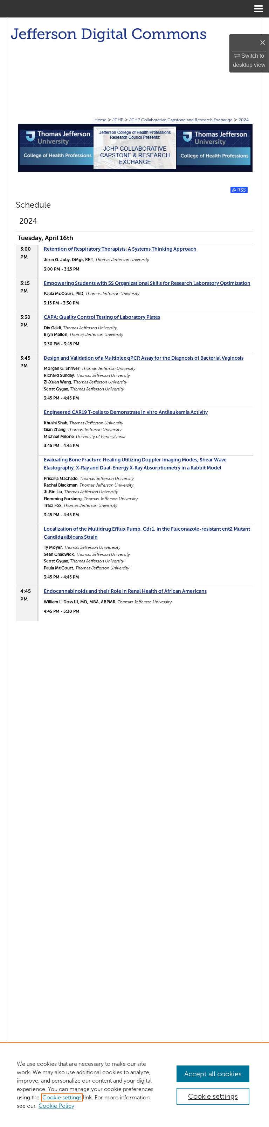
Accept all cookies (213, 1074)
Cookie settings (62, 1097)
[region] (134, 1084)
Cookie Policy (56, 1106)
